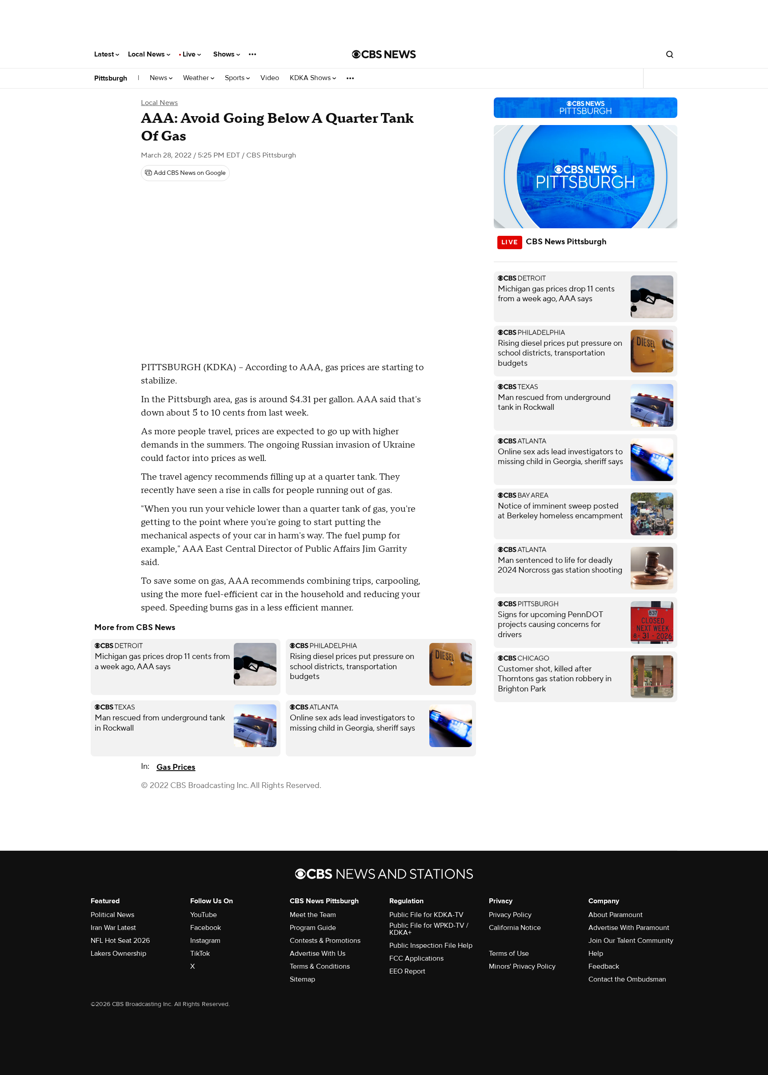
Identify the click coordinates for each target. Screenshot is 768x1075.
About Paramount (615, 914)
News (159, 78)
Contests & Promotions (325, 940)
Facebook (205, 927)
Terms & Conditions (320, 966)
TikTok (200, 953)
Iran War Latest (113, 927)
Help (595, 953)
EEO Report (407, 971)
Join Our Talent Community (630, 940)
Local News (147, 54)
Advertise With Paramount (628, 927)
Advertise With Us (317, 953)
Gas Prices (175, 767)
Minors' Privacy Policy (522, 966)
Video (269, 78)
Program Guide (313, 927)
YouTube (203, 914)
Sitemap (302, 979)
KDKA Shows (311, 78)
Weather (197, 78)
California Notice (515, 927)
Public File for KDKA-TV (426, 914)
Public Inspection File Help (430, 945)
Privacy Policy (510, 914)
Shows (224, 54)
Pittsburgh (110, 78)
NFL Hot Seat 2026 (120, 940)
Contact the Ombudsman (627, 979)
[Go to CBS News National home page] (384, 54)
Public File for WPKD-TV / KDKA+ (428, 929)
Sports (235, 78)
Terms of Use (509, 953)
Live (190, 54)
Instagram (205, 940)
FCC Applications (416, 958)
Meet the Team (313, 914)
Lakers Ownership (118, 953)
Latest (105, 54)
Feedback (603, 966)
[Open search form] (670, 54)
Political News (112, 914)
